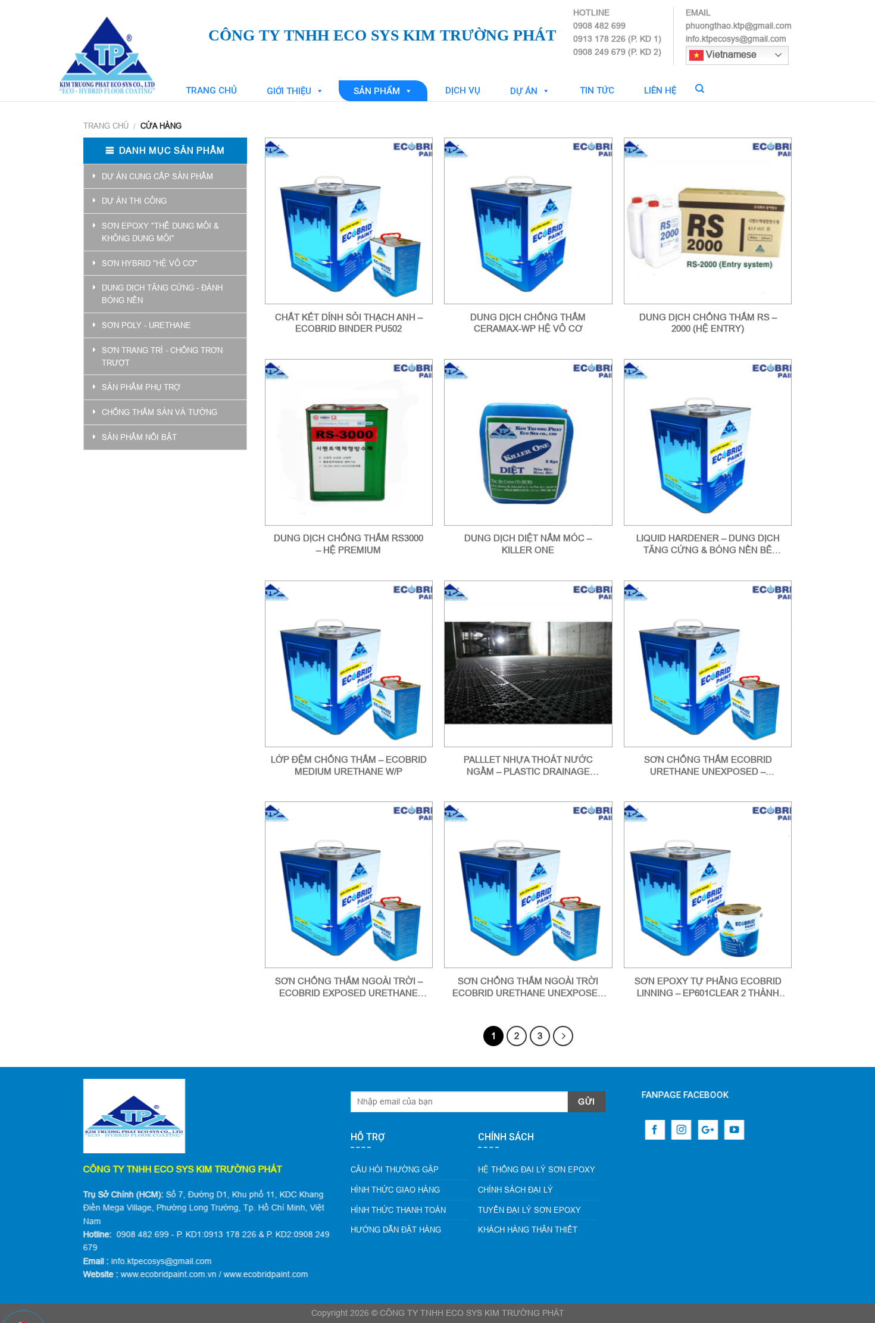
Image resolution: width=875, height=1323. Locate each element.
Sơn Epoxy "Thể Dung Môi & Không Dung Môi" (160, 232)
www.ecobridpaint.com (266, 1274)
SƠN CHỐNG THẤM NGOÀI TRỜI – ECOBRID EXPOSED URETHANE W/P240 (349, 987)
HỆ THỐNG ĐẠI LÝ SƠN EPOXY (536, 1169)
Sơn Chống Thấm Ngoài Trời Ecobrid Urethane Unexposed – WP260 (528, 987)
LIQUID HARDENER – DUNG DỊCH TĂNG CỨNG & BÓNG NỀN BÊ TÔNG (708, 544)
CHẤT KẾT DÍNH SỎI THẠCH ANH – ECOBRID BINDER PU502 (349, 323)
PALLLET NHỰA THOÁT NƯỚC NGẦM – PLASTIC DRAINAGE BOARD (528, 765)
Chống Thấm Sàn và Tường (159, 412)
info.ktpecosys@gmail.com (161, 1261)
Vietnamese (730, 54)
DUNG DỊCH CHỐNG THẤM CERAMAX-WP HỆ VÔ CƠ (528, 323)
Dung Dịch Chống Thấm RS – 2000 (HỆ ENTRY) (708, 323)
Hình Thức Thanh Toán (398, 1210)
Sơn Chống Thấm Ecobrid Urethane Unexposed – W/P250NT (708, 765)
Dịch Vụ (462, 90)
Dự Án (524, 91)
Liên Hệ (660, 90)
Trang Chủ (211, 90)
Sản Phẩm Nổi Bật (139, 437)
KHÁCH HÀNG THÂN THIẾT (527, 1229)
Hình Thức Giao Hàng (395, 1189)
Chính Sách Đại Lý (515, 1189)
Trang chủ (106, 125)
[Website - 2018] (142, 44)
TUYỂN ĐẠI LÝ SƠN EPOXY (529, 1210)
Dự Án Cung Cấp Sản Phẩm (157, 176)
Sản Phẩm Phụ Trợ (141, 387)
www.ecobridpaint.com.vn (169, 1274)
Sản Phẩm (377, 91)
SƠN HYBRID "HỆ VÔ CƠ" (150, 263)
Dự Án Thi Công (134, 200)
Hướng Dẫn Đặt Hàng (396, 1229)
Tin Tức (597, 90)
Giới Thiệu (289, 91)
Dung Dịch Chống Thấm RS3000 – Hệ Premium (348, 544)
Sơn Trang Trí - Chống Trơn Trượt (162, 356)
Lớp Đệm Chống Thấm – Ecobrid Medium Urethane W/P (349, 765)
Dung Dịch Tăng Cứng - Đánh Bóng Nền (162, 294)
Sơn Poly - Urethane (146, 325)
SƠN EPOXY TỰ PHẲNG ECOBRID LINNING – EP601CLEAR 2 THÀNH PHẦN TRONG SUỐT (708, 987)
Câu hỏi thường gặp (395, 1169)
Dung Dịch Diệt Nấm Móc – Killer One (528, 544)
